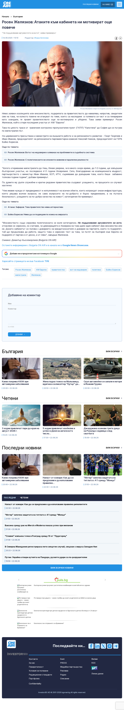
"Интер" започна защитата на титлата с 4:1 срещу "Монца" (35, 515)
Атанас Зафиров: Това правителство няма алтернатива (35, 207)
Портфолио (34, 678)
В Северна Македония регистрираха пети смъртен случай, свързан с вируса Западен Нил (51, 547)
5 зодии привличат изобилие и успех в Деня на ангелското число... (59, 431)
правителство (58, 269)
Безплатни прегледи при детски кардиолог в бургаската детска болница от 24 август (65, 611)
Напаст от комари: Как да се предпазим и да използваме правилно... (58, 480)
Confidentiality (35, 683)
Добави (19, 334)
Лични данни (97, 673)
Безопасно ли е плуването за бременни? (49, 623)
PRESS (63, 663)
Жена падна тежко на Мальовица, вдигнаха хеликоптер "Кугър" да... (61, 382)
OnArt (94, 668)
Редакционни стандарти (40, 675)
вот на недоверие (78, 269)
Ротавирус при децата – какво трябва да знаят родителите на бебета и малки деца (65, 598)
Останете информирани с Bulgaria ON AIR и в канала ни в (45, 245)
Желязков (36, 275)
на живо (106, 4)
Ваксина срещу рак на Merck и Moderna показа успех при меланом (39, 525)
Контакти (33, 659)
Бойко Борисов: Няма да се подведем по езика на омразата (38, 214)
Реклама (64, 671)
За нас (32, 663)
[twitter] (103, 646)
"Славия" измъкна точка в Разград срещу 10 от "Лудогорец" (36, 536)
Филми (94, 659)
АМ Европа (41, 269)
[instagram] (109, 646)
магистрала (20, 275)
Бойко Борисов (113, 269)
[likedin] (97, 646)
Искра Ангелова (41, 38)
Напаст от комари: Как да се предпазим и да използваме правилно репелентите (46, 504)
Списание (64, 678)
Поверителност (36, 667)
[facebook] (91, 646)
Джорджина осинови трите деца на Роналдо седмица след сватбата (102, 431)
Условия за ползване (38, 671)
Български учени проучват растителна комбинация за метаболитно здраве (62, 585)
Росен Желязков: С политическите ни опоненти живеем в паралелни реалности (48, 160)
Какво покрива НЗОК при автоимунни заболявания (15, 382)
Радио (63, 675)
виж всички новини (62, 568)
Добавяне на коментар (24, 295)
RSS (93, 663)
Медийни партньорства (71, 667)
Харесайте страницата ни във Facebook (25, 261)
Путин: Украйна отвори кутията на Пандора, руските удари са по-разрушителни (46, 557)
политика (96, 269)
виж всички (113, 351)
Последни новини (91, 4)
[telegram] (115, 646)
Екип (62, 659)
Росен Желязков (23, 269)
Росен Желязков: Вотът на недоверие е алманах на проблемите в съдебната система (51, 152)
